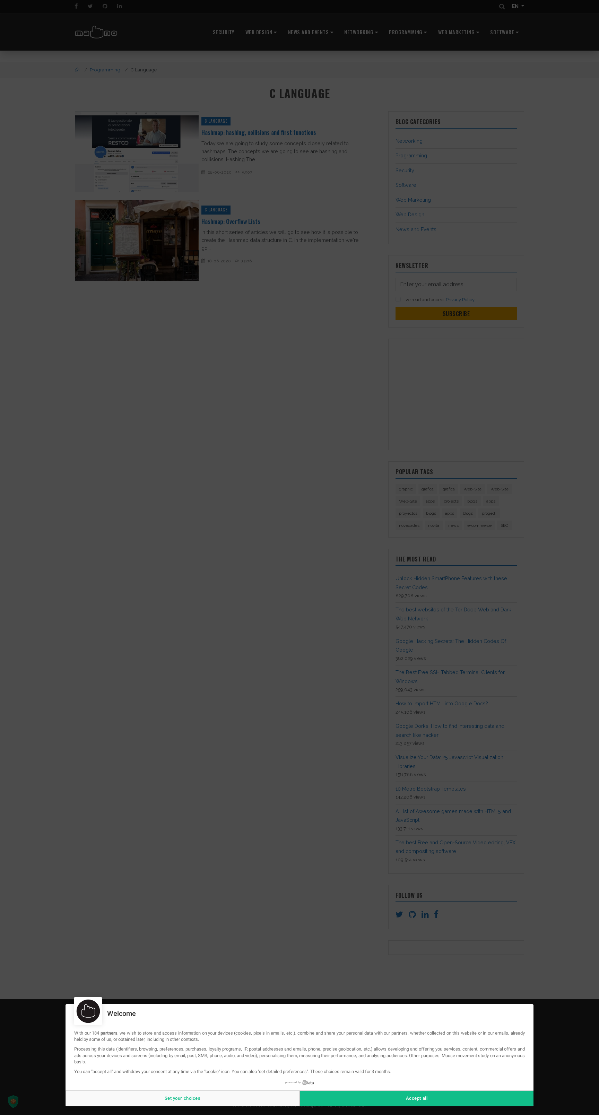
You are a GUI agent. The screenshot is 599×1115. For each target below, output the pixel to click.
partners (109, 1033)
